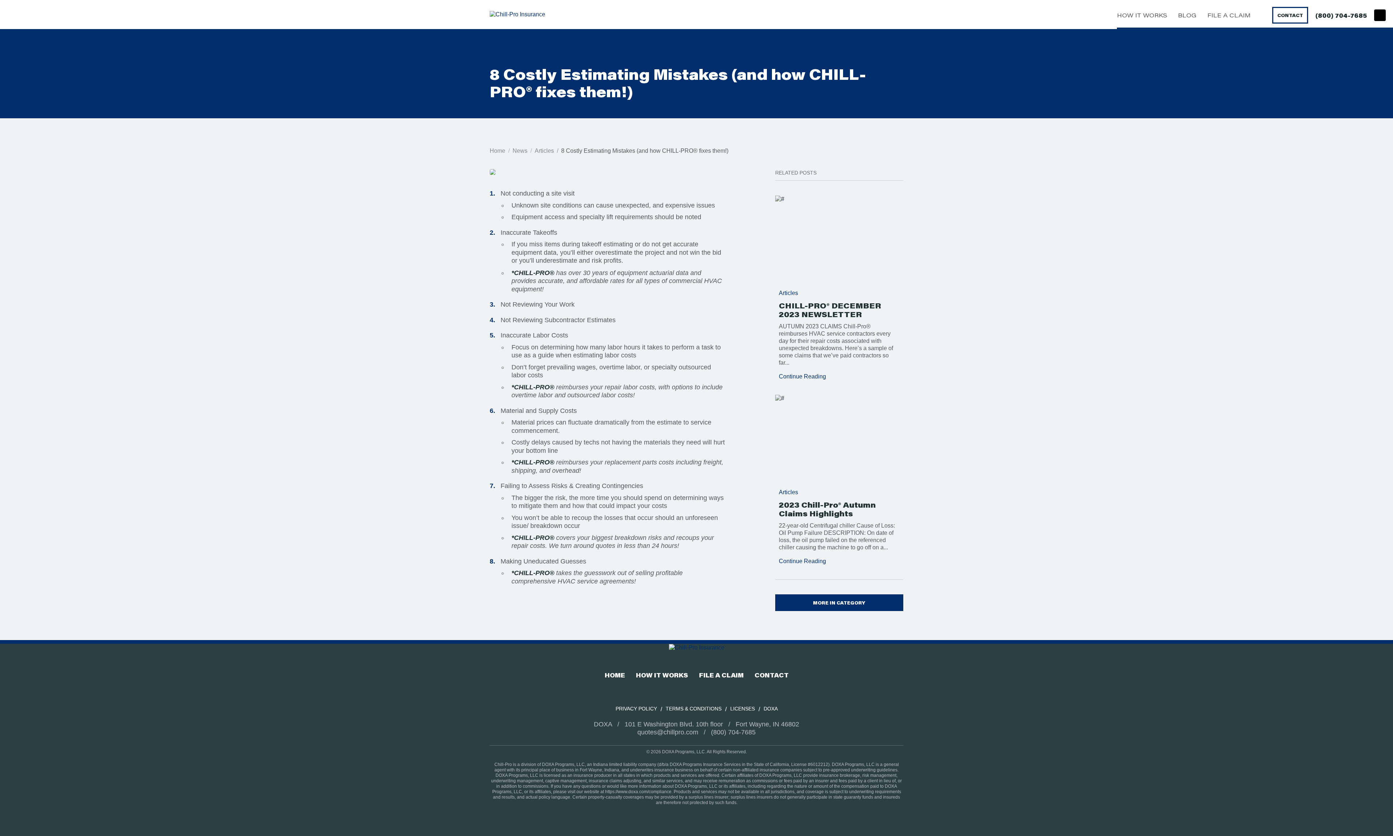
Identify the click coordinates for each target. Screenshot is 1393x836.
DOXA (771, 709)
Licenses (742, 709)
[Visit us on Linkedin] (1380, 15)
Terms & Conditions (694, 709)
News (520, 151)
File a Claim (1228, 15)
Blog (1187, 15)
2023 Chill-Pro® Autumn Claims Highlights (827, 509)
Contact (1290, 15)
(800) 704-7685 (1341, 15)
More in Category (839, 603)
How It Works (1142, 15)
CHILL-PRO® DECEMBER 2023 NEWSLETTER (830, 310)
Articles (544, 151)
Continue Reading (802, 376)
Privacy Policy (636, 709)
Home (497, 151)
